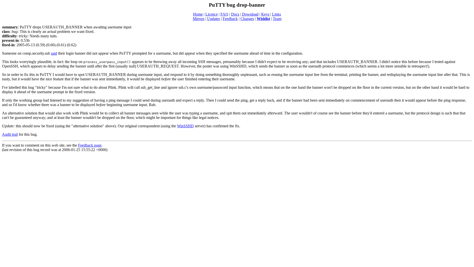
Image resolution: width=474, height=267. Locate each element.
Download (250, 14)
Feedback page (89, 145)
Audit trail (10, 134)
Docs (235, 14)
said (54, 53)
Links (276, 14)
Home (198, 14)
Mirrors (198, 19)
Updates (213, 19)
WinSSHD (185, 126)
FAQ (224, 14)
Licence (211, 14)
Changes (247, 19)
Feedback (230, 19)
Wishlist (263, 19)
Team (277, 19)
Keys (265, 14)
